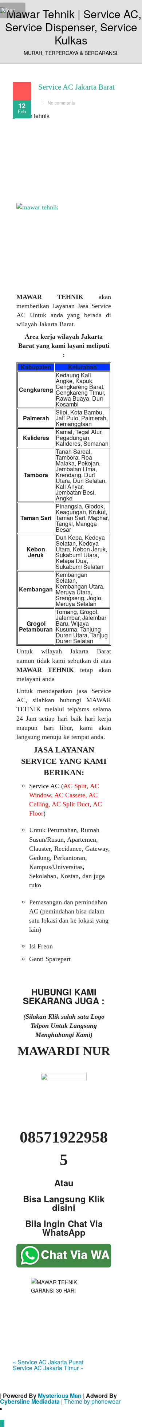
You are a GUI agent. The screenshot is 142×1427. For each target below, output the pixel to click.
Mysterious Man (60, 1395)
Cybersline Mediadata (30, 1401)
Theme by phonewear (92, 1401)
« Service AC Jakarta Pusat (48, 1362)
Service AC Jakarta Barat (76, 87)
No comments (61, 102)
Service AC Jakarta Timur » (48, 1368)
